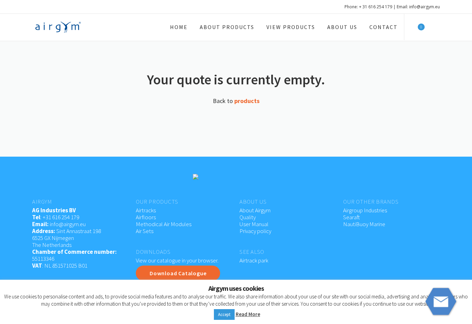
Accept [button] (224, 314)
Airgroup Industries (365, 210)
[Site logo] (58, 27)
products (246, 101)
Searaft (351, 217)
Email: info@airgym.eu (418, 7)
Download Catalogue (178, 273)
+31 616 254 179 (61, 217)
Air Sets (144, 231)
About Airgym (255, 210)
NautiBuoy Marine (364, 224)
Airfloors (146, 217)
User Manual (253, 224)
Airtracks (146, 210)
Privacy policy (255, 231)
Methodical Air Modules (163, 224)
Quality (247, 217)
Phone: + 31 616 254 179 (368, 7)
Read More (248, 314)
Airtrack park (253, 260)
